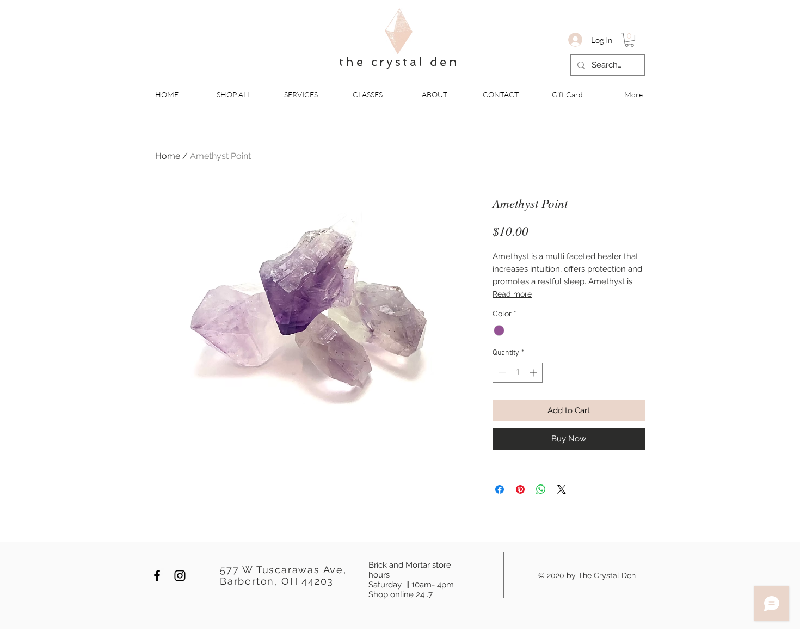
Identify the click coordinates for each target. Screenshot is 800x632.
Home (167, 156)
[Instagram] (180, 575)
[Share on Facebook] (499, 489)
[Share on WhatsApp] (540, 489)
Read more (512, 294)
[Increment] (534, 372)
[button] (629, 40)
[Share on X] (561, 489)
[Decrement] (501, 372)
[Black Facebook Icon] (157, 575)
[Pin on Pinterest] (520, 489)
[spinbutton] (517, 372)
